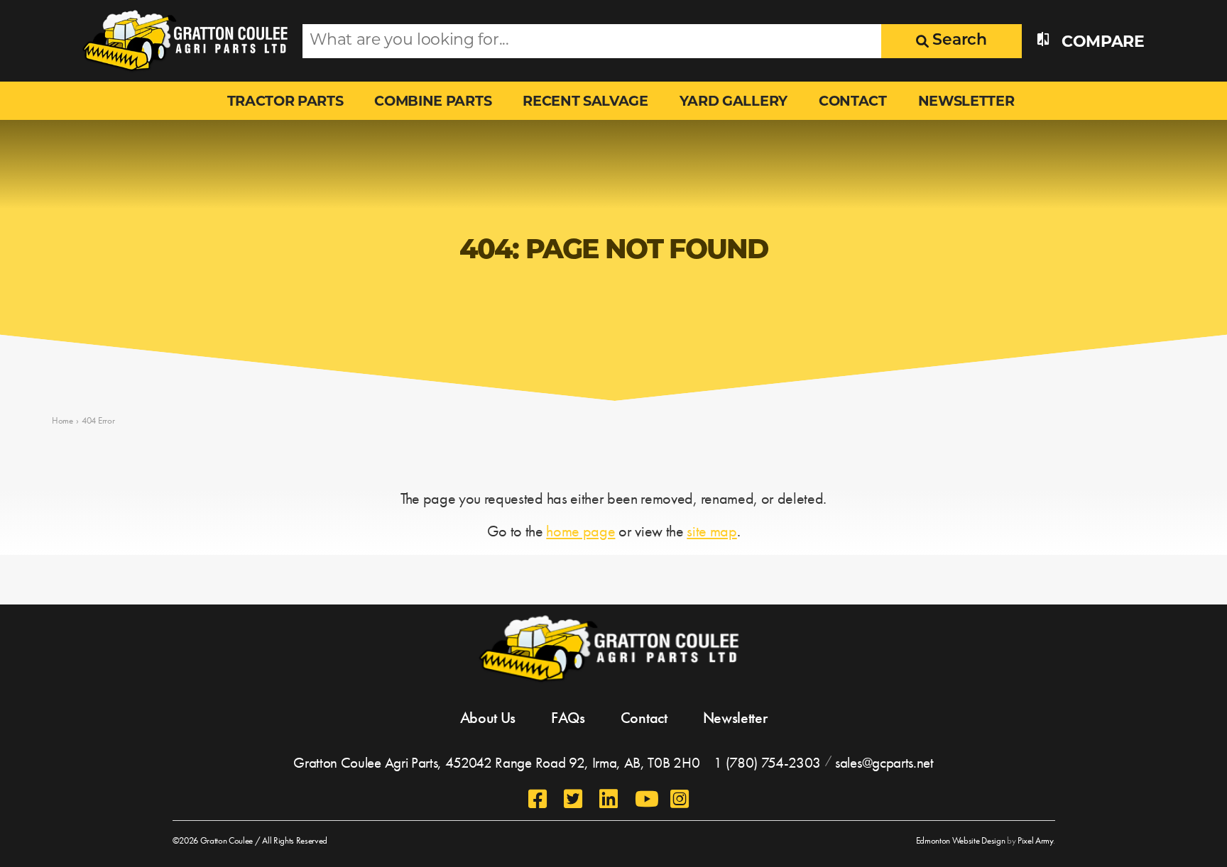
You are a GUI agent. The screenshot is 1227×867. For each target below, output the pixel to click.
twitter (574, 799)
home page (580, 531)
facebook (539, 799)
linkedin (610, 799)
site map (711, 531)
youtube (645, 799)
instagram (681, 799)
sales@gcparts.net (884, 762)
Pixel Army (1035, 840)
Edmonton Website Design (960, 840)
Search (958, 41)
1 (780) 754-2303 (767, 762)
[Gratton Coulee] (181, 41)
